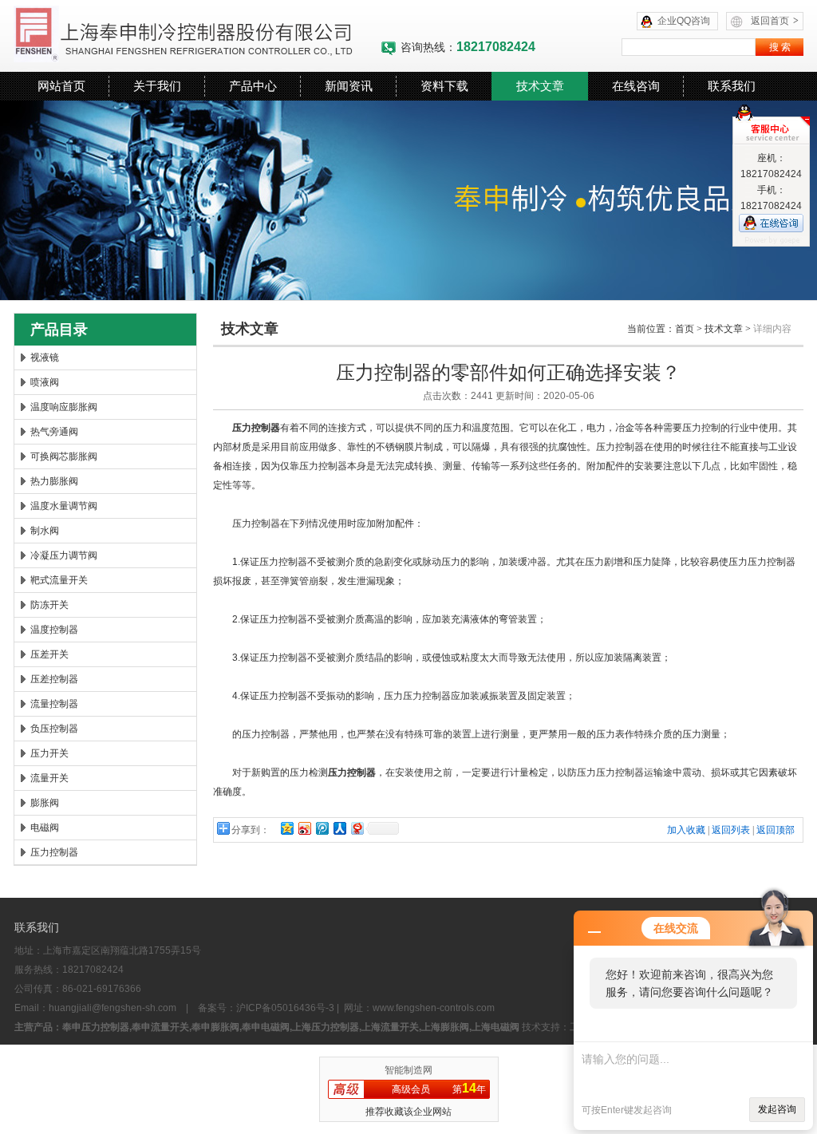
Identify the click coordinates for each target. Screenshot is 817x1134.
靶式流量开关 (59, 580)
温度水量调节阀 (63, 506)
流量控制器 (54, 703)
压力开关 (49, 753)
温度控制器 (54, 629)
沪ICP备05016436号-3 (285, 1007)
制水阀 (44, 530)
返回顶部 (775, 830)
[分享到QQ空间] (286, 828)
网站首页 (61, 86)
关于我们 (157, 86)
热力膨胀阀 (54, 481)
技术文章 (540, 86)
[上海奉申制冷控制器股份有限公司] (197, 36)
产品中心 (253, 86)
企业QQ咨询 (683, 20)
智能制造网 (408, 1070)
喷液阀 (44, 382)
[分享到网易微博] (356, 828)
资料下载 (444, 86)
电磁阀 (44, 827)
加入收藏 (686, 830)
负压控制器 (54, 728)
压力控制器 (54, 852)
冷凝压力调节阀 (63, 555)
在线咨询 (636, 86)
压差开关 (49, 654)
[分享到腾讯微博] (321, 828)
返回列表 (731, 830)
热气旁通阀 (54, 431)
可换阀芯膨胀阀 (63, 456)
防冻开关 (49, 604)
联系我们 (732, 86)
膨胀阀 (44, 802)
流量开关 (49, 778)
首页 (684, 328)
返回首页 (775, 20)
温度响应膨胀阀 (63, 407)
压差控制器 (54, 679)
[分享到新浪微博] (304, 828)
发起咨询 (777, 1109)
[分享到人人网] (339, 828)
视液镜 (44, 357)
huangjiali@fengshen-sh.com (112, 1007)
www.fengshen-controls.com (434, 1007)
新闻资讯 (349, 86)
